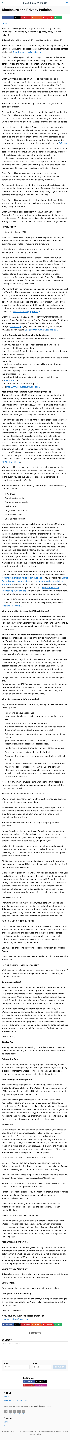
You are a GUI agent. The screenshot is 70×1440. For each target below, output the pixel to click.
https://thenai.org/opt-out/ (25, 311)
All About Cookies (10, 462)
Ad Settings (15, 326)
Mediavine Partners (11, 606)
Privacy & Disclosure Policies (15, 1400)
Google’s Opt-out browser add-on (41, 330)
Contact (7, 1422)
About (6, 1397)
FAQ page (63, 143)
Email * (37, 1363)
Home (4, 23)
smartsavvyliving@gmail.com (15, 1319)
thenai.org (9, 380)
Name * (7, 1363)
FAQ (5, 1425)
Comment (7, 1340)
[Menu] (2, 3)
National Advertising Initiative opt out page (22, 578)
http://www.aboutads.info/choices (22, 387)
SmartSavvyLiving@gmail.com (27, 52)
